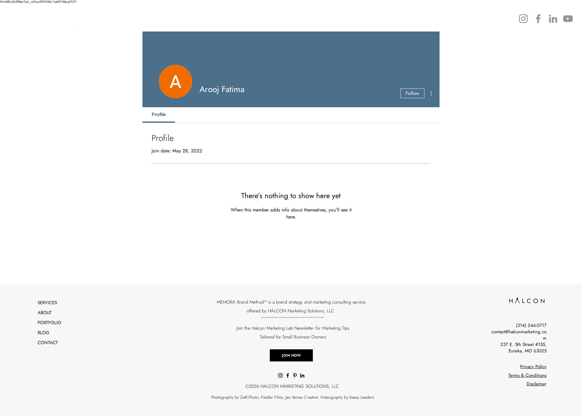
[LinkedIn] (553, 19)
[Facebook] (538, 19)
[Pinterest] (295, 375)
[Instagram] (523, 19)
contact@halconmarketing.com (519, 334)
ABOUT (45, 312)
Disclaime (536, 384)
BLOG (43, 332)
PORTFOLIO (49, 322)
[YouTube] (568, 19)
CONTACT (48, 342)
